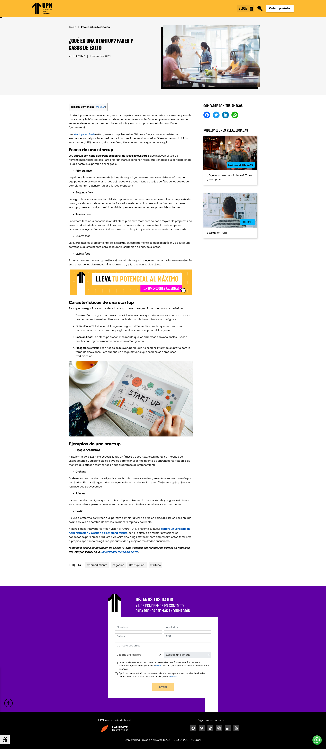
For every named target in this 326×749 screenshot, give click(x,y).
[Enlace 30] (131, 282)
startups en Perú (84, 134)
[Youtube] (236, 728)
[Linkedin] (228, 728)
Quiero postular (279, 8)
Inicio (72, 27)
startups (155, 565)
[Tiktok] (210, 728)
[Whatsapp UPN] (317, 740)
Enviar (163, 687)
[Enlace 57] (114, 728)
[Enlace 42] (230, 153)
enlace (158, 666)
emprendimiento (96, 565)
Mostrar (100, 107)
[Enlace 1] (42, 8)
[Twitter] (202, 728)
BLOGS (243, 8)
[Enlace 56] (8, 703)
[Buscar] (260, 8)
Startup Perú (137, 565)
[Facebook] (193, 728)
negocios (118, 565)
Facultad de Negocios (95, 27)
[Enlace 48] (230, 210)
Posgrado (247, 222)
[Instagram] (219, 728)
